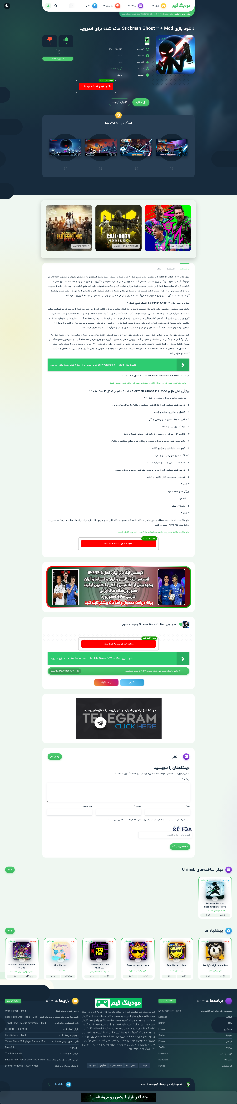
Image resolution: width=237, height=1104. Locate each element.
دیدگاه (186, 779)
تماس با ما (131, 1065)
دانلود (139, 102)
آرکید (177, 14)
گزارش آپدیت (119, 102)
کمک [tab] (159, 268)
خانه (189, 14)
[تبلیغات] (118, 586)
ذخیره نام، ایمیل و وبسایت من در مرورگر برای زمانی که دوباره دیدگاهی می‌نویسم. (147, 819)
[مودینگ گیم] (181, 6)
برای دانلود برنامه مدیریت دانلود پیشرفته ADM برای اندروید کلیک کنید (153, 532)
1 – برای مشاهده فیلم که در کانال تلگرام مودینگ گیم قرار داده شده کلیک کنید (149, 383)
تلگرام (132, 682)
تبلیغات (144, 1065)
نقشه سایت (116, 1065)
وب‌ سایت (87, 806)
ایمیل (137, 806)
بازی (183, 14)
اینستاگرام (106, 682)
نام (188, 806)
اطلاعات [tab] (171, 268)
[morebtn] (72, 5)
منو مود (92, 1065)
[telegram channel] (119, 718)
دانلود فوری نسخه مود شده (96, 86)
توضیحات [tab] (184, 268)
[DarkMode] (7, 6)
